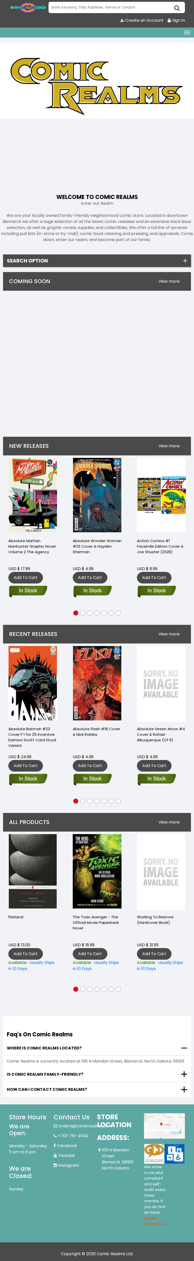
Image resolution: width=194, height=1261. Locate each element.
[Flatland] (32, 872)
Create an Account (143, 20)
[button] (75, 612)
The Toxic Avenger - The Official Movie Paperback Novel (96, 922)
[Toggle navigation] (187, 32)
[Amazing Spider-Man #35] (166, 496)
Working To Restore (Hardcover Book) (155, 919)
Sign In (178, 20)
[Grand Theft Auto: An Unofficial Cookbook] (32, 331)
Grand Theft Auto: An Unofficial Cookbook (28, 378)
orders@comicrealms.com (85, 1126)
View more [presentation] (169, 281)
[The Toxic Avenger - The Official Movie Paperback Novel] (97, 872)
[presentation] (169, 281)
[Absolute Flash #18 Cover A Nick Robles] (97, 684)
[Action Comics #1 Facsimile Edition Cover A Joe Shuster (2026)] (101, 496)
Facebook (67, 1146)
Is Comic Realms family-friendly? (45, 1074)
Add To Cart (30, 577)
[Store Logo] (28, 8)
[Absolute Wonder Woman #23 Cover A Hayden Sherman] (37, 496)
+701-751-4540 (73, 1136)
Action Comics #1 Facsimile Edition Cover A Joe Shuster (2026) (100, 546)
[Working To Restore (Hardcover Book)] (161, 872)
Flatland (15, 917)
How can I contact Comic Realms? (47, 1089)
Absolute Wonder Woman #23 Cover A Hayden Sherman (37, 546)
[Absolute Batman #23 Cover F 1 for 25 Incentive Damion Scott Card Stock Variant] (32, 684)
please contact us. (155, 1220)
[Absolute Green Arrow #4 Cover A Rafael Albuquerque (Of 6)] (161, 684)
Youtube (66, 1155)
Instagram (68, 1165)
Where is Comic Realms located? (44, 1048)
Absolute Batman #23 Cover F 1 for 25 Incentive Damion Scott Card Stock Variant (32, 737)
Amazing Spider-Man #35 (166, 540)
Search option (27, 261)
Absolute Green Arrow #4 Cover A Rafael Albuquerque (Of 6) (161, 734)
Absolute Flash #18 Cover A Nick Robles (96, 731)
